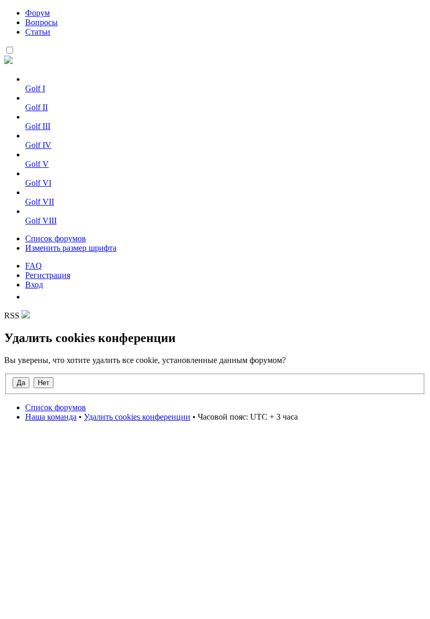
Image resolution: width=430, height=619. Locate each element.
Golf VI (38, 182)
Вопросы (41, 22)
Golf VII (39, 201)
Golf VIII (41, 220)
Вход (34, 284)
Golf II (36, 107)
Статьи (37, 31)
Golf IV (38, 145)
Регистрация (47, 275)
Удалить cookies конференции (137, 416)
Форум (37, 12)
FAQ (33, 265)
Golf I (35, 88)
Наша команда (51, 416)
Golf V (37, 163)
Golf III (37, 126)
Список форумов (55, 238)
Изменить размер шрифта (70, 247)
